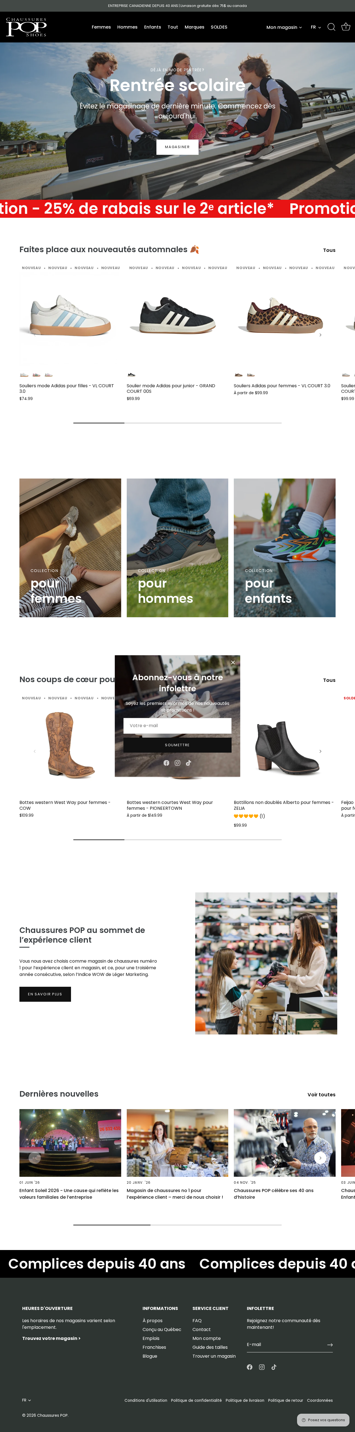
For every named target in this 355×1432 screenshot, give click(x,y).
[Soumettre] (330, 1345)
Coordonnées (320, 1400)
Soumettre (177, 745)
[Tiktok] (188, 762)
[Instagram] (177, 762)
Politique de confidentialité (196, 1400)
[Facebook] (166, 762)
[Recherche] (331, 27)
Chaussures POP (52, 1415)
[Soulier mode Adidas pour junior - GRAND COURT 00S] (178, 315)
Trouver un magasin (214, 1356)
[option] (177, 100)
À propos (153, 1320)
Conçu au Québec (162, 1329)
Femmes (101, 27)
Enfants (152, 27)
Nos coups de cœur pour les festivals (93, 679)
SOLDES (219, 27)
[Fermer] (233, 662)
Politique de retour (285, 1400)
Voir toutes (322, 1094)
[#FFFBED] (251, 375)
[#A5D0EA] (24, 375)
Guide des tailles (210, 1347)
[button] (35, 335)
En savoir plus (45, 994)
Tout (173, 27)
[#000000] (132, 375)
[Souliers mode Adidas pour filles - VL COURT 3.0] (70, 315)
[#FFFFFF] (49, 375)
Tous (329, 250)
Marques (194, 27)
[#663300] (239, 375)
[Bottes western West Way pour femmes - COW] (70, 745)
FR (313, 27)
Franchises (154, 1347)
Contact (201, 1329)
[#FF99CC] (37, 375)
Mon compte (206, 1338)
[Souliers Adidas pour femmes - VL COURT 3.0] (285, 315)
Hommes (127, 27)
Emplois (151, 1338)
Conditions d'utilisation (146, 1400)
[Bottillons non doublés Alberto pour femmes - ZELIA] (285, 745)
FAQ (197, 1320)
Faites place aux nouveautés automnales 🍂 (109, 249)
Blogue (150, 1356)
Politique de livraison (245, 1400)
